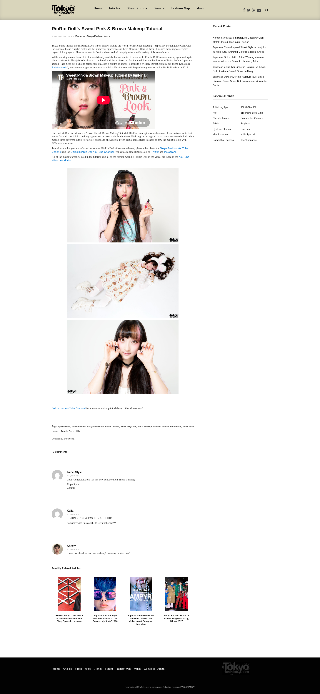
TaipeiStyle (73, 484)
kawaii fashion (112, 426)
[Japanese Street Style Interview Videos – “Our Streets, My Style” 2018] (105, 594)
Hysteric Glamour (222, 129)
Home (98, 8)
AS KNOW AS (248, 107)
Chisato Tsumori (221, 118)
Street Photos (137, 8)
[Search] (266, 10)
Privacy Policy (187, 687)
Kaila (70, 510)
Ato (214, 112)
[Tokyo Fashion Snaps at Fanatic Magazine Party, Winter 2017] (176, 594)
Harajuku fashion (95, 426)
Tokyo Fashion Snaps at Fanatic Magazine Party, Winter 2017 (176, 618)
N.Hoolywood (248, 134)
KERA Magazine (128, 426)
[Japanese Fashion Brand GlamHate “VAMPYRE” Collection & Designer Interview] (141, 594)
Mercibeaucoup (221, 134)
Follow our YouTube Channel (69, 408)
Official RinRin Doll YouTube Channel (92, 151)
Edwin (216, 123)
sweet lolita (188, 426)
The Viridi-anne (249, 140)
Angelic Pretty (67, 431)
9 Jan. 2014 (66, 36)
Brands (159, 8)
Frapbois (245, 123)
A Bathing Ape (220, 107)
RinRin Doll (175, 426)
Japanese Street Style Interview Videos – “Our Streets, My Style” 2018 (105, 618)
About (160, 668)
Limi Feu (245, 129)
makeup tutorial (161, 426)
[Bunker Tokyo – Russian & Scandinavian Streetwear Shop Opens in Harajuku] (69, 594)
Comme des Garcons (252, 118)
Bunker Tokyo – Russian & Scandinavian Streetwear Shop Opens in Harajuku (70, 618)
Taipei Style (74, 472)
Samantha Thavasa (223, 140)
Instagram (170, 151)
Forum (109, 668)
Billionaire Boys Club (252, 112)
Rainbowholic (59, 67)
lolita (140, 426)
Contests (149, 668)
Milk (78, 431)
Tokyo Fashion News (98, 36)
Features (80, 36)
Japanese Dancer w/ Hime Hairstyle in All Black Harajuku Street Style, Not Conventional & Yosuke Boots (240, 81)
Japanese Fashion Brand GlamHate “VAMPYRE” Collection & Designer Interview (141, 620)
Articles (114, 8)
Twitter (155, 151)
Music (200, 8)
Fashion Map (180, 8)
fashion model (78, 426)
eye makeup (64, 426)
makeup (148, 426)
